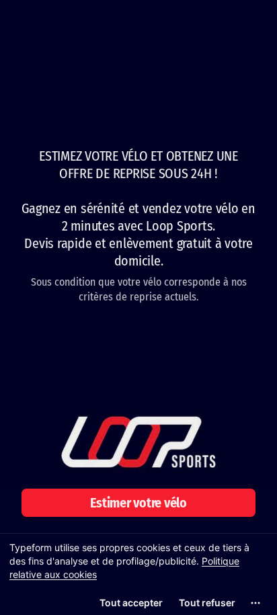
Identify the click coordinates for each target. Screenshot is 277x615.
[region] (138, 574)
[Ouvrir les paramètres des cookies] (255, 603)
